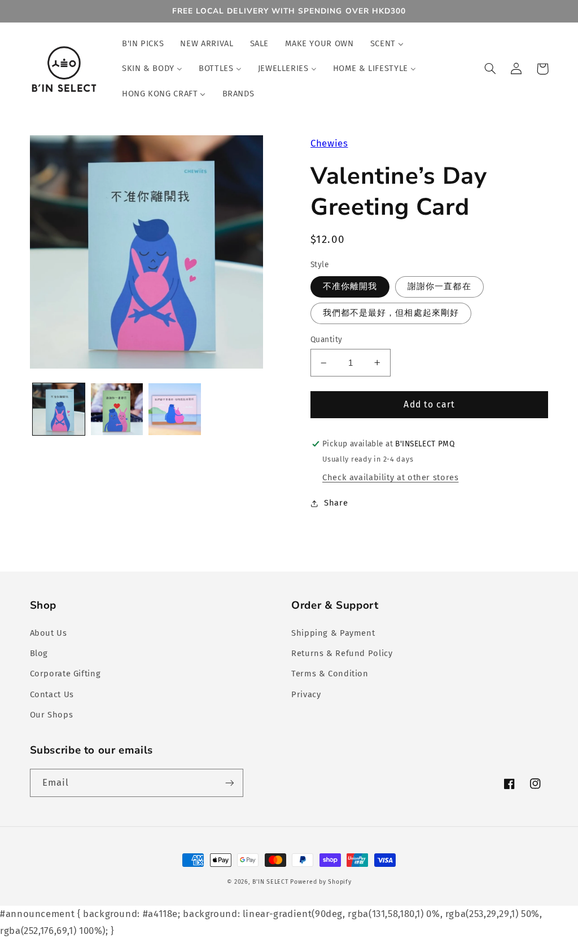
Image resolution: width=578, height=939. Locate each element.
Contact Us (52, 694)
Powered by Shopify (320, 881)
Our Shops (51, 715)
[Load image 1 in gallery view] (59, 409)
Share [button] (336, 503)
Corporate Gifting (65, 673)
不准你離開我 (350, 286)
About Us (48, 633)
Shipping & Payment (333, 633)
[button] (490, 69)
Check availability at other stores (390, 477)
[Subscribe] (229, 782)
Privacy (306, 694)
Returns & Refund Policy (342, 653)
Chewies (329, 143)
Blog (39, 653)
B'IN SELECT (270, 881)
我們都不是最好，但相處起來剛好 (391, 313)
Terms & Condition (330, 673)
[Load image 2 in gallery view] (117, 409)
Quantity (326, 339)
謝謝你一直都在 (439, 286)
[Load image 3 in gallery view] (174, 409)
